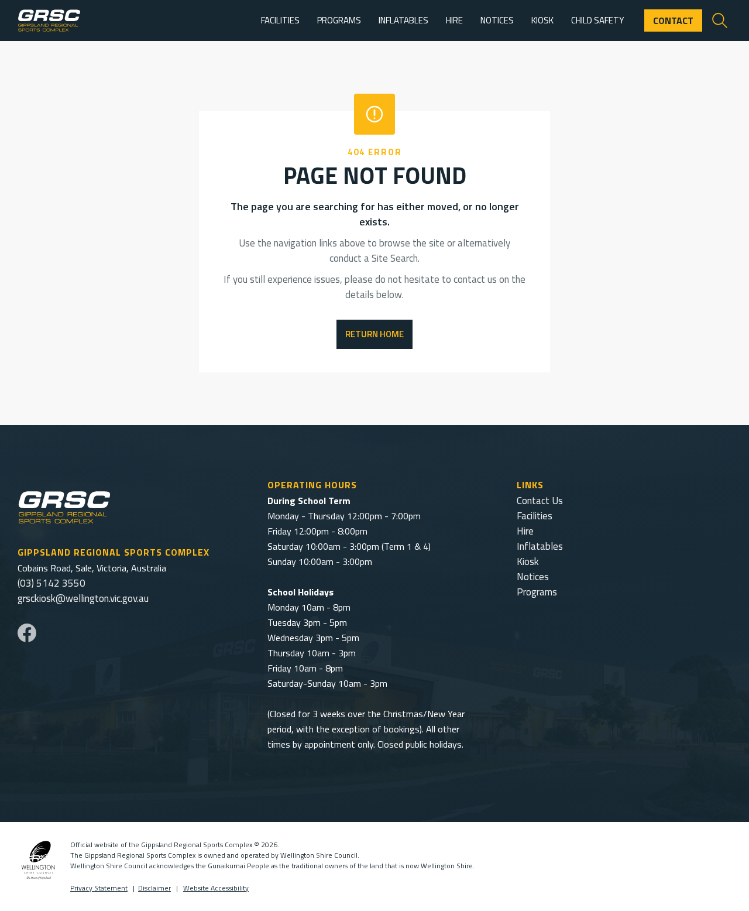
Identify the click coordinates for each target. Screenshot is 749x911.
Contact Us (540, 500)
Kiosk (528, 561)
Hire (525, 531)
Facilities (534, 515)
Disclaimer (154, 887)
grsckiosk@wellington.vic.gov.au (83, 598)
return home (374, 334)
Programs (537, 592)
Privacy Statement (99, 887)
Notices (533, 576)
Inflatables (540, 546)
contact (673, 20)
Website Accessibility (216, 887)
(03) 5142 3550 (51, 583)
